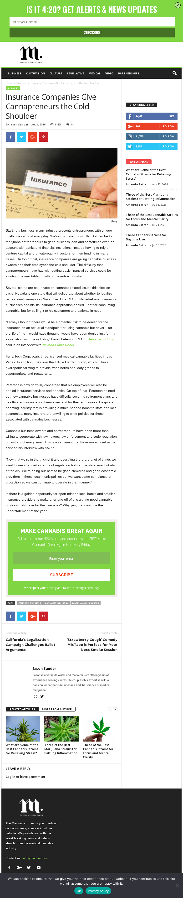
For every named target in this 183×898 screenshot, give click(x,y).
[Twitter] (42, 697)
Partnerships (128, 73)
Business (14, 73)
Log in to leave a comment (25, 777)
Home (9, 83)
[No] (177, 885)
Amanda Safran (137, 184)
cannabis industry (56, 603)
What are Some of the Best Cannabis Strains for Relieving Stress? (22, 749)
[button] (174, 73)
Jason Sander (19, 124)
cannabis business (29, 603)
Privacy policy (98, 891)
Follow (168, 126)
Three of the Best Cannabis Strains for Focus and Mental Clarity (98, 751)
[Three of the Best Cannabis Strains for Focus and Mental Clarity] (100, 729)
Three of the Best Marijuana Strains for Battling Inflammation (60, 749)
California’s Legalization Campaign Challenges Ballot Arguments (31, 644)
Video (109, 73)
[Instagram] (36, 697)
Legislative (75, 73)
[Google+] (20, 868)
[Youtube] (39, 868)
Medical (95, 73)
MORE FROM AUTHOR (57, 709)
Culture (56, 73)
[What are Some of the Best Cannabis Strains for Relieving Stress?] (23, 729)
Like (171, 116)
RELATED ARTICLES (22, 709)
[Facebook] (10, 868)
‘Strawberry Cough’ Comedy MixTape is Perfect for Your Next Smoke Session (92, 644)
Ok (79, 891)
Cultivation (35, 73)
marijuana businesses (85, 603)
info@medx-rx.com (35, 858)
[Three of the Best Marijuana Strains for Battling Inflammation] (61, 729)
